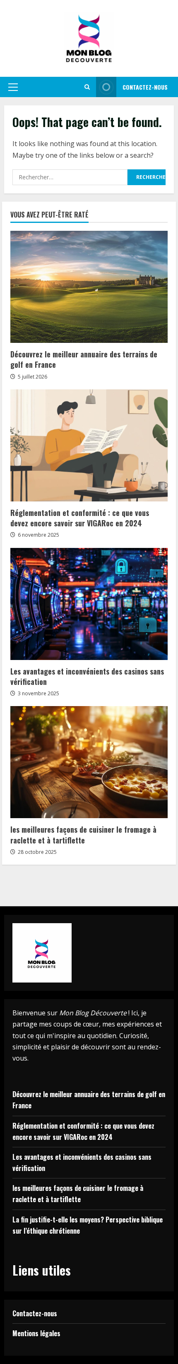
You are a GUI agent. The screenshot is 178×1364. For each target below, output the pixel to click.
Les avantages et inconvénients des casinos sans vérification (87, 676)
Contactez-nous (145, 87)
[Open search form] (87, 87)
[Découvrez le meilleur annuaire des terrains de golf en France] (89, 287)
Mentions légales (36, 1333)
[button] (13, 87)
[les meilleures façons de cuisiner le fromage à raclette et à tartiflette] (89, 762)
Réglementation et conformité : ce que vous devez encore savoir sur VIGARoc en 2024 (79, 517)
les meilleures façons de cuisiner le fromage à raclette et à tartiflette (83, 834)
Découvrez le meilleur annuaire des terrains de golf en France (83, 359)
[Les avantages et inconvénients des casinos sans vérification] (89, 604)
